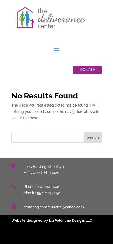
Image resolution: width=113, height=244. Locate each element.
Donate (87, 70)
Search (93, 137)
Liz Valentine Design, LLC (70, 220)
